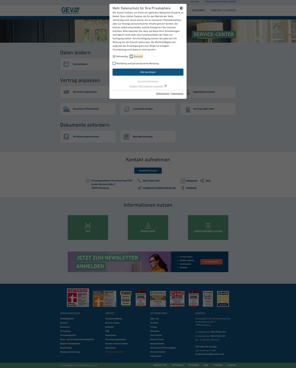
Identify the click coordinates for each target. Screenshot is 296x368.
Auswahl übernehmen (148, 81)
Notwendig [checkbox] (122, 56)
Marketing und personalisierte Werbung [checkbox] (137, 63)
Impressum (177, 93)
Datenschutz (162, 93)
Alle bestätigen (148, 72)
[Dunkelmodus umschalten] (181, 8)
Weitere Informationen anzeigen (147, 86)
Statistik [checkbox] (138, 56)
